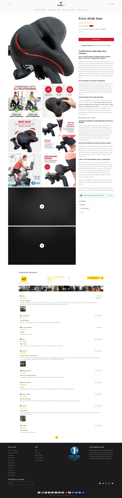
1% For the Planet (12, 450)
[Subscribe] (31, 483)
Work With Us (12, 475)
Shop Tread (11, 457)
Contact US (11, 470)
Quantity (81, 31)
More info (110, 195)
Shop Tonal (11, 462)
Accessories (11, 465)
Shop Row (10, 460)
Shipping (37, 452)
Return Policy (38, 455)
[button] (9, 4)
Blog (36, 450)
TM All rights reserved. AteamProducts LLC (64, 495)
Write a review (93, 278)
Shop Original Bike (13, 452)
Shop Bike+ (11, 455)
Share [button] (81, 212)
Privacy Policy (39, 460)
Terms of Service (39, 457)
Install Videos (11, 472)
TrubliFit (53, 495)
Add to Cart (96, 39)
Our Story (10, 467)
